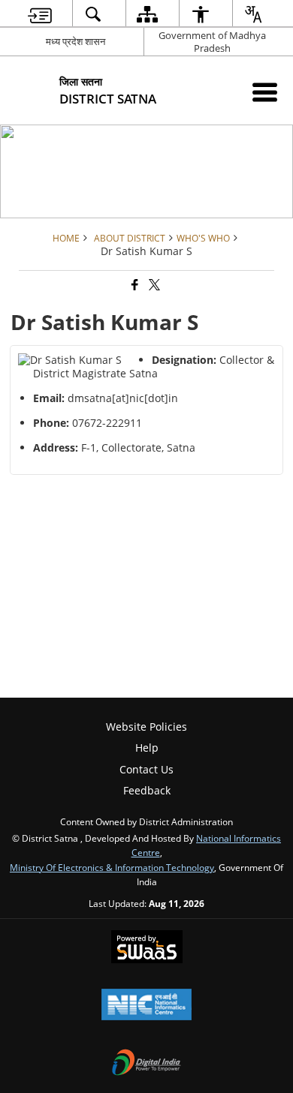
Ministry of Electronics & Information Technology (112, 867)
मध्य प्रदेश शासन (75, 41)
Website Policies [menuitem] (146, 726)
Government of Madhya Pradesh (212, 42)
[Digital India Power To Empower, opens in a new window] (146, 1063)
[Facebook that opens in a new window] (133, 285)
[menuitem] (40, 14)
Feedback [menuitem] (147, 790)
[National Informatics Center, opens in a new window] (146, 1005)
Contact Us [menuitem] (146, 769)
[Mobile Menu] (265, 92)
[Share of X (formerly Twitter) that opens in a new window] (153, 285)
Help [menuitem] (147, 747)
